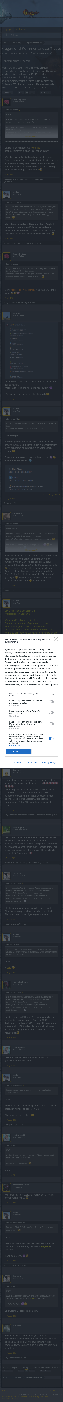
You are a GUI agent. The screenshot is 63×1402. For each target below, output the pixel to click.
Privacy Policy (49, 762)
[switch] (51, 701)
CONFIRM (19, 751)
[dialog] (31, 701)
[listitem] (31, 694)
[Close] (57, 640)
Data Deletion (14, 762)
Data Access (31, 762)
